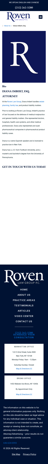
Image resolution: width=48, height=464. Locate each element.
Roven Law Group (14, 102)
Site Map (16, 454)
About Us (7, 26)
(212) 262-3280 (24, 7)
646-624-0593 (10, 443)
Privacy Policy (29, 454)
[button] (40, 17)
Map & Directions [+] (24, 369)
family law (14, 105)
